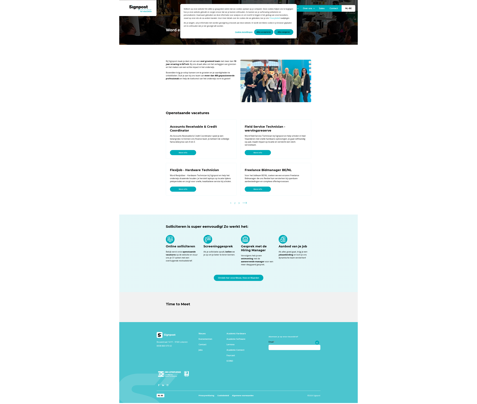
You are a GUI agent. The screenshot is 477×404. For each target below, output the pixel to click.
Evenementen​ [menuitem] (205, 339)
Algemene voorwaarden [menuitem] (243, 395)
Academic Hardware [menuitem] (236, 333)
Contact (334, 8)
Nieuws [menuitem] (202, 333)
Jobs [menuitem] (201, 350)
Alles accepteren (264, 32)
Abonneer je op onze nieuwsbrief (283, 337)
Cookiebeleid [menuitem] (223, 395)
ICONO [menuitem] (230, 360)
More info (183, 152)
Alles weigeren (284, 32)
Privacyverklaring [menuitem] (206, 395)
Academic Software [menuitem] (236, 339)
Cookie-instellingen (244, 32)
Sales (322, 8)
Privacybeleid (274, 18)
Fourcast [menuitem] (231, 355)
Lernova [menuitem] (230, 344)
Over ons (307, 8)
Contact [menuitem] (202, 344)
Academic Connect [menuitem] (235, 350)
